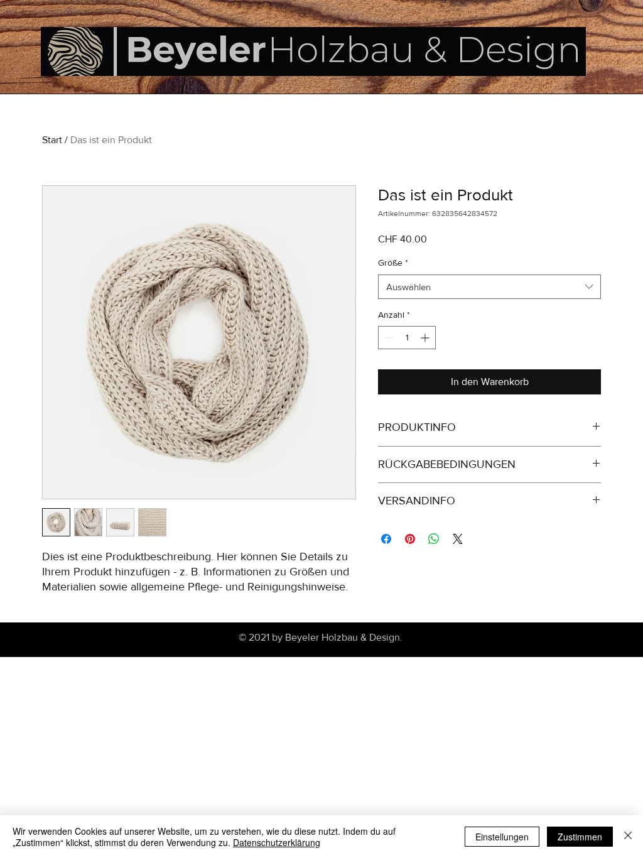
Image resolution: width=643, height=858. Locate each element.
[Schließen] (627, 836)
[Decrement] (388, 338)
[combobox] (489, 286)
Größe (393, 263)
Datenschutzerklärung (276, 842)
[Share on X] (457, 538)
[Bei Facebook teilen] (386, 538)
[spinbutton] (407, 338)
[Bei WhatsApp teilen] (433, 538)
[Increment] (426, 338)
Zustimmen (580, 836)
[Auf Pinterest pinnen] (410, 538)
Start (52, 139)
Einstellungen (502, 836)
